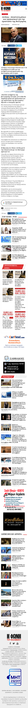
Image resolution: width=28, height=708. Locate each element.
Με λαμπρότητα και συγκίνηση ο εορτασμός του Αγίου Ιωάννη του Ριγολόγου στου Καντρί (19, 221)
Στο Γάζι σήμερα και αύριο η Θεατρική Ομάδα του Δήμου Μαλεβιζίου (19, 256)
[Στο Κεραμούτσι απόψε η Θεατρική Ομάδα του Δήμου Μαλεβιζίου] (8, 291)
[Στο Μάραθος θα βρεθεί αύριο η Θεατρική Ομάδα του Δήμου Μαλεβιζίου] (20, 274)
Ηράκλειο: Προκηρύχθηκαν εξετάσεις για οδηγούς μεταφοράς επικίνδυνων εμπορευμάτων (19, 427)
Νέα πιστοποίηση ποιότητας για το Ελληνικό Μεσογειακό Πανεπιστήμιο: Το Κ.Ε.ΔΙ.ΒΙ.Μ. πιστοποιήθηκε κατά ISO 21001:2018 (13, 383)
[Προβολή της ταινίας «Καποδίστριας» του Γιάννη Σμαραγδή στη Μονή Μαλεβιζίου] (6, 541)
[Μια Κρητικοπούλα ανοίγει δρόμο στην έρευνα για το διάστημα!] (6, 575)
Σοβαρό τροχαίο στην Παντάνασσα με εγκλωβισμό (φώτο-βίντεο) (18, 558)
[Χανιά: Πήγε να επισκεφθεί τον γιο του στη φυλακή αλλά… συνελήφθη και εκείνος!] (6, 624)
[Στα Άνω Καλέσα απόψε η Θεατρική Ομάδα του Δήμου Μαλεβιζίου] (8, 274)
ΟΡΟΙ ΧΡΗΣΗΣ (16, 690)
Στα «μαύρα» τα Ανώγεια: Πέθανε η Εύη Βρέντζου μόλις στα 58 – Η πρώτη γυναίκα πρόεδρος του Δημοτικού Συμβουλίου (19, 417)
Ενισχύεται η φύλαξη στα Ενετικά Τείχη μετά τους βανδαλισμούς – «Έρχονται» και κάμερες (19, 482)
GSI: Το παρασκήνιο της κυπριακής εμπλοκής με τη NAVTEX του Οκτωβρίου (19, 239)
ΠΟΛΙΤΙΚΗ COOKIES (18, 692)
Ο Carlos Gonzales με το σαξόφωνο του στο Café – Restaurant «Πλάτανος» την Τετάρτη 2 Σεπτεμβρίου (19, 450)
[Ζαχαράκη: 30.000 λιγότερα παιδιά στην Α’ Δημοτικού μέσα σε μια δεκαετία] (6, 230)
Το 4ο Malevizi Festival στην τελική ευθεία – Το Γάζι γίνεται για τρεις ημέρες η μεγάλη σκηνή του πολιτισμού (19, 460)
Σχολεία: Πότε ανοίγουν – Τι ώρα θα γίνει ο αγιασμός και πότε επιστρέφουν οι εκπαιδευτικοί (19, 603)
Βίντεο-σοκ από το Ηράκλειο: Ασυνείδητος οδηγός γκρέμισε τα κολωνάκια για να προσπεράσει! (19, 592)
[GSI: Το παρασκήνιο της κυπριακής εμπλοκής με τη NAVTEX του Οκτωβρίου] (6, 239)
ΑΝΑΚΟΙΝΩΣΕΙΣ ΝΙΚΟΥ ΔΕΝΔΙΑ (10, 208)
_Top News (4, 14)
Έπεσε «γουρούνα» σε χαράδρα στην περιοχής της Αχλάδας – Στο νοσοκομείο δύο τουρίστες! (19, 613)
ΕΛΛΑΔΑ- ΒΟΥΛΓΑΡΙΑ (6, 210)
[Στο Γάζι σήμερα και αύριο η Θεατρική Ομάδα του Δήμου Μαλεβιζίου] (6, 257)
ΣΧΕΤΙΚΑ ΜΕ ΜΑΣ (6, 690)
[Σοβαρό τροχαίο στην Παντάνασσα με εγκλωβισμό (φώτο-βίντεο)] (6, 558)
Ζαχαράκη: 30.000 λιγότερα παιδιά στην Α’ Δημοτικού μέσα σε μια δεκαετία (19, 230)
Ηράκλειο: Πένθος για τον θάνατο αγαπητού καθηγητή (18, 566)
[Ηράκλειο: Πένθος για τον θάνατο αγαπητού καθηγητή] (6, 567)
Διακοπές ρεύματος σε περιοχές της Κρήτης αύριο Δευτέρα (18, 549)
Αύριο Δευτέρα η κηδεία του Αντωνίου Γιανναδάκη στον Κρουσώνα (19, 583)
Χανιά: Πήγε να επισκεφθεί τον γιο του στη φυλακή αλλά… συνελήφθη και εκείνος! (19, 623)
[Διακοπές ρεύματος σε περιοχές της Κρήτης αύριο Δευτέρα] (6, 550)
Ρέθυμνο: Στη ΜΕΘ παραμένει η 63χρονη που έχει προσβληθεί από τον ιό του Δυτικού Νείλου (19, 395)
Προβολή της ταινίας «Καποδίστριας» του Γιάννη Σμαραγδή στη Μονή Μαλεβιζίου (18, 541)
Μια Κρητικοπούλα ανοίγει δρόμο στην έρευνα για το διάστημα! (19, 574)
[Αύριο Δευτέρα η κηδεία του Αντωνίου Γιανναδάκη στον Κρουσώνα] (6, 583)
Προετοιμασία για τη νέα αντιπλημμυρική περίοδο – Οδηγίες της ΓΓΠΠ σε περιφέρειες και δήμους (19, 248)
